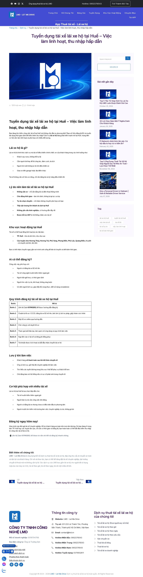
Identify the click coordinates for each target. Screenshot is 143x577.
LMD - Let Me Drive (67, 519)
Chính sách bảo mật (17, 549)
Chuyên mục (130, 13)
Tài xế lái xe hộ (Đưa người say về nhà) (113, 523)
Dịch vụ (23, 28)
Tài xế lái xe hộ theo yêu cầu (108, 535)
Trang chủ (53, 13)
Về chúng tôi (67, 13)
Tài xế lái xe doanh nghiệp (107, 550)
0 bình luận (30, 105)
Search (114, 67)
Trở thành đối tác (120, 4)
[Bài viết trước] (11, 481)
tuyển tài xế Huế (120, 218)
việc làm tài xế (105, 222)
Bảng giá (81, 13)
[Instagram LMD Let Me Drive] (19, 4)
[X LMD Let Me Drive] (22, 4)
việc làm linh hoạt (119, 226)
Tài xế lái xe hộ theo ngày (107, 531)
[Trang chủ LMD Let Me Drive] (14, 516)
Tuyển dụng (94, 13)
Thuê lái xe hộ (103, 546)
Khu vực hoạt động (112, 13)
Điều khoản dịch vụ (17, 560)
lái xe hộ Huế (104, 218)
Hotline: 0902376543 (92, 4)
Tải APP (132, 17)
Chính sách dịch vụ (16, 553)
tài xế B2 (118, 222)
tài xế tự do (104, 226)
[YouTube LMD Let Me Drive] (15, 4)
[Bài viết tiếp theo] (89, 481)
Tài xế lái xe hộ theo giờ (106, 527)
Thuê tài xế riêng (104, 543)
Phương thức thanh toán (19, 557)
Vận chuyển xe (103, 539)
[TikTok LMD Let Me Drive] (21, 564)
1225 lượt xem (16, 105)
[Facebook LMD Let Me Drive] (12, 4)
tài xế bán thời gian (106, 231)
